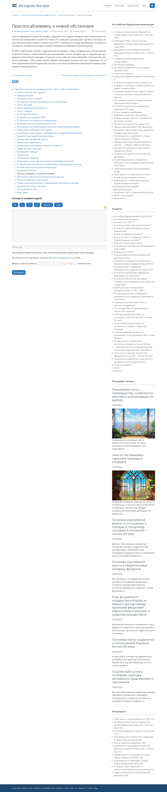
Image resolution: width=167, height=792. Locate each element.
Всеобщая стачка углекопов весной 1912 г (37, 123)
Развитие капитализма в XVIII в (128, 243)
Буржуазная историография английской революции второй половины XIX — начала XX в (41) (134, 748)
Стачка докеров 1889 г (27, 189)
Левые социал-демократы (29, 142)
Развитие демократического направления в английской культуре (48, 183)
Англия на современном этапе (128, 234)
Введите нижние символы (24, 263)
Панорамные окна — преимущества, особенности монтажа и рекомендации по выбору (133, 394)
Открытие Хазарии (123, 365)
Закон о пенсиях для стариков (31, 92)
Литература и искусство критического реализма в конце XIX (45, 161)
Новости (118, 371)
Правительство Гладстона (29, 148)
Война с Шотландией (123, 195)
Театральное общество (28, 158)
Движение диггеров (123, 189)
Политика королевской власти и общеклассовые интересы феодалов (130, 565)
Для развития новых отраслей (31, 186)
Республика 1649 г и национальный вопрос (133, 192)
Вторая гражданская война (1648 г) (129, 177)
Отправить (19, 272)
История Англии (34, 5)
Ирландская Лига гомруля (29, 98)
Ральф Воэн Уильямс (23, 75)
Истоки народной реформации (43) (129, 743)
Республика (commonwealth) (126, 186)
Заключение (119, 198)
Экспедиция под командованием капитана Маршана (42, 101)
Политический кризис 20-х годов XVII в (131, 124)
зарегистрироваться (62, 257)
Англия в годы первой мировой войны (35, 136)
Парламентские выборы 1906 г (31, 117)
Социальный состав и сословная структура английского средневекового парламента (133, 676)
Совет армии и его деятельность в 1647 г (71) (134, 719)
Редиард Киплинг (25, 95)
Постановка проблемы (124, 64)
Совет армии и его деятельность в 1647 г (132, 174)
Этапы (117, 367)
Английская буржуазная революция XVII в (133, 216)
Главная (15, 15)
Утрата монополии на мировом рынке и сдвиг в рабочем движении (46, 89)
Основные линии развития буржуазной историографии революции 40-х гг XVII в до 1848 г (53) (133, 725)
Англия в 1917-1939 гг (124, 222)
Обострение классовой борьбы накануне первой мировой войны (48, 126)
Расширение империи (27, 151)
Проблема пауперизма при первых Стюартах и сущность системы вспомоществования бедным (134, 94)
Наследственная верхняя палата (32, 139)
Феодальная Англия (123, 252)
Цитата (47, 205)
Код (58, 205)
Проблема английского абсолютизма (130, 115)
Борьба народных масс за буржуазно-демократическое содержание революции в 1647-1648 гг (133, 162)
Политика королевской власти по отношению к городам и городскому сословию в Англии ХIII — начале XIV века (130, 527)
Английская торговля (123, 73)
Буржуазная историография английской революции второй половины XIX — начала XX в (134, 52)
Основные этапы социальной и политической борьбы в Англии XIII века (133, 643)
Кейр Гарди (22, 192)
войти (25, 257)
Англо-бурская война (27, 114)
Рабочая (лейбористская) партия (32, 180)
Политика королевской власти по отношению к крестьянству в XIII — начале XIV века (133, 317)
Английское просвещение (126, 219)
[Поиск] (152, 5)
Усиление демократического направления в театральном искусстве (49, 164)
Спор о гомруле (24, 111)
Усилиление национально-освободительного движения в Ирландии (49, 133)
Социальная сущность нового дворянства (133, 82)
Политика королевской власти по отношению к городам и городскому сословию (130, 326)
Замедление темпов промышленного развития (39, 145)
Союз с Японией (24, 104)
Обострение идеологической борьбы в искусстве (83, 75)
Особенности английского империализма (37, 120)
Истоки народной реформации (128, 112)
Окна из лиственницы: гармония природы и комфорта (128, 458)
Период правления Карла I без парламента (133, 127)
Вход (96, 788)
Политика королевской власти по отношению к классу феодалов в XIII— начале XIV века (134, 335)
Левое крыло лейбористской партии (34, 130)
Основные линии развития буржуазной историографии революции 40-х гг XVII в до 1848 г (133, 35)
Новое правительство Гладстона (32, 108)
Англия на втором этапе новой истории (39, 15)
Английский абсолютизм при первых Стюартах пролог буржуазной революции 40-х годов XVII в (134, 281)
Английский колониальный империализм (37, 167)
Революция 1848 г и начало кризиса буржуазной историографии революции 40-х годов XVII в (134, 44)
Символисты (23, 155)
